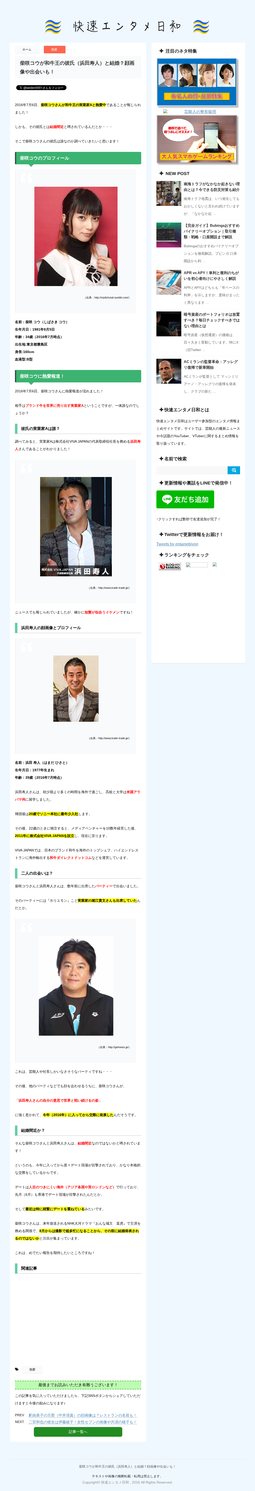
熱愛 (32, 1369)
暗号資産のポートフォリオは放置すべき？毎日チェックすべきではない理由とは (212, 320)
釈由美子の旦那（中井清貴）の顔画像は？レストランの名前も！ (83, 1415)
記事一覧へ (78, 1432)
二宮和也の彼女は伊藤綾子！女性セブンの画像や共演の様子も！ (83, 1422)
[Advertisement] (78, 1321)
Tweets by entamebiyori (177, 544)
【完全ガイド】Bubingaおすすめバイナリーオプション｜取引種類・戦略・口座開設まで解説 (212, 231)
